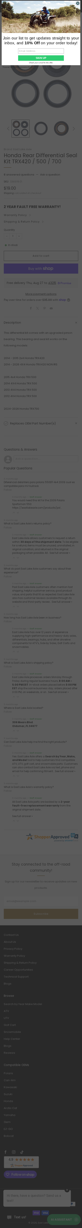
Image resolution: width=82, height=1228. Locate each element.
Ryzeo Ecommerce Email (22, 67)
